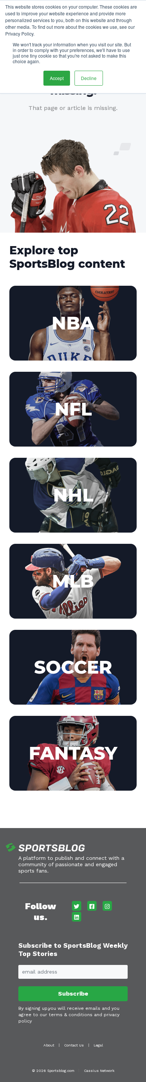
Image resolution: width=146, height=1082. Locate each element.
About (48, 1045)
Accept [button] (57, 78)
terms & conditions (70, 1014)
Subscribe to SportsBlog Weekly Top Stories (73, 949)
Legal (98, 1045)
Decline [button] (89, 78)
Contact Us (74, 1045)
